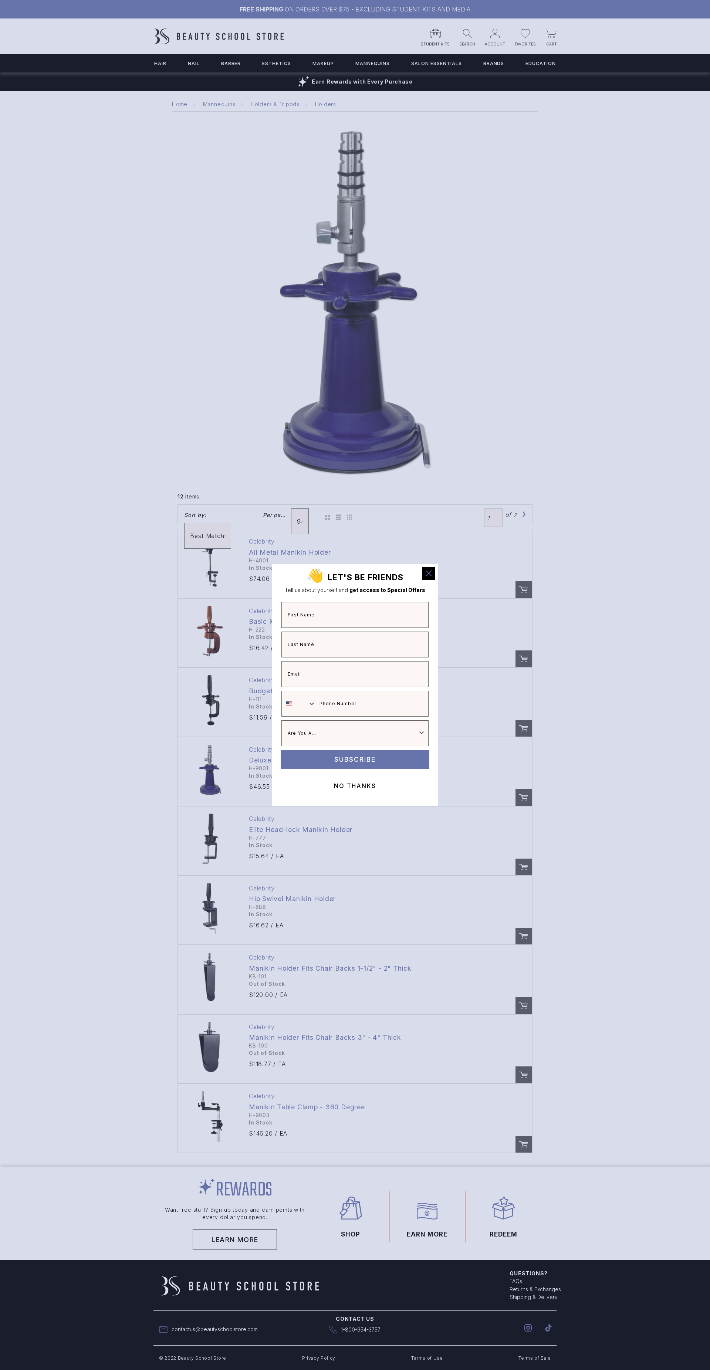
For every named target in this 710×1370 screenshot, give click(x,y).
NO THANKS (355, 785)
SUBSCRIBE (355, 759)
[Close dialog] (428, 573)
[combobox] (299, 703)
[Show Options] (421, 733)
